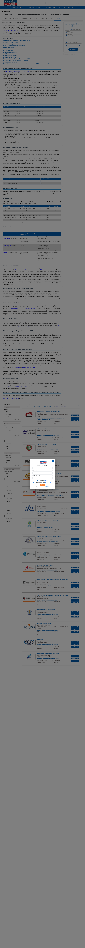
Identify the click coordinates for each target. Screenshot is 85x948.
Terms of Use (48, 482)
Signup (42, 485)
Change (46, 480)
